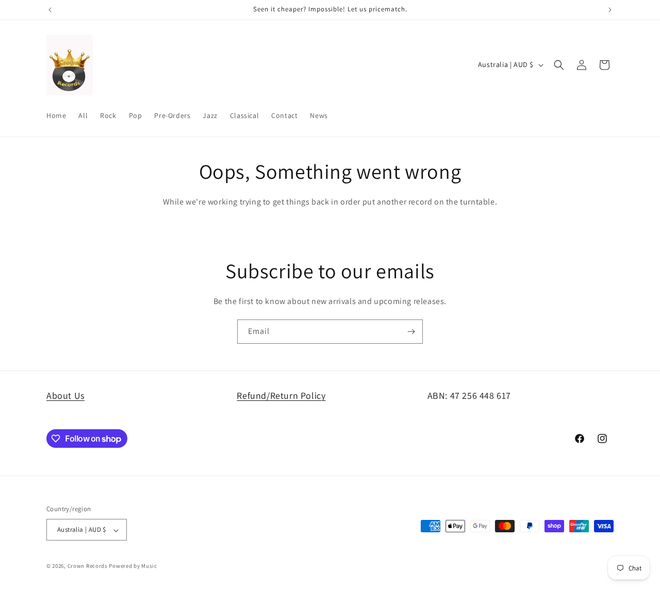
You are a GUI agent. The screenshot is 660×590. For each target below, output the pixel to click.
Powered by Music (133, 566)
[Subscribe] (411, 331)
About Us (65, 395)
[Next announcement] (610, 10)
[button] (559, 65)
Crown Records (88, 566)
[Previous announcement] (50, 10)
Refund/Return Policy (281, 395)
